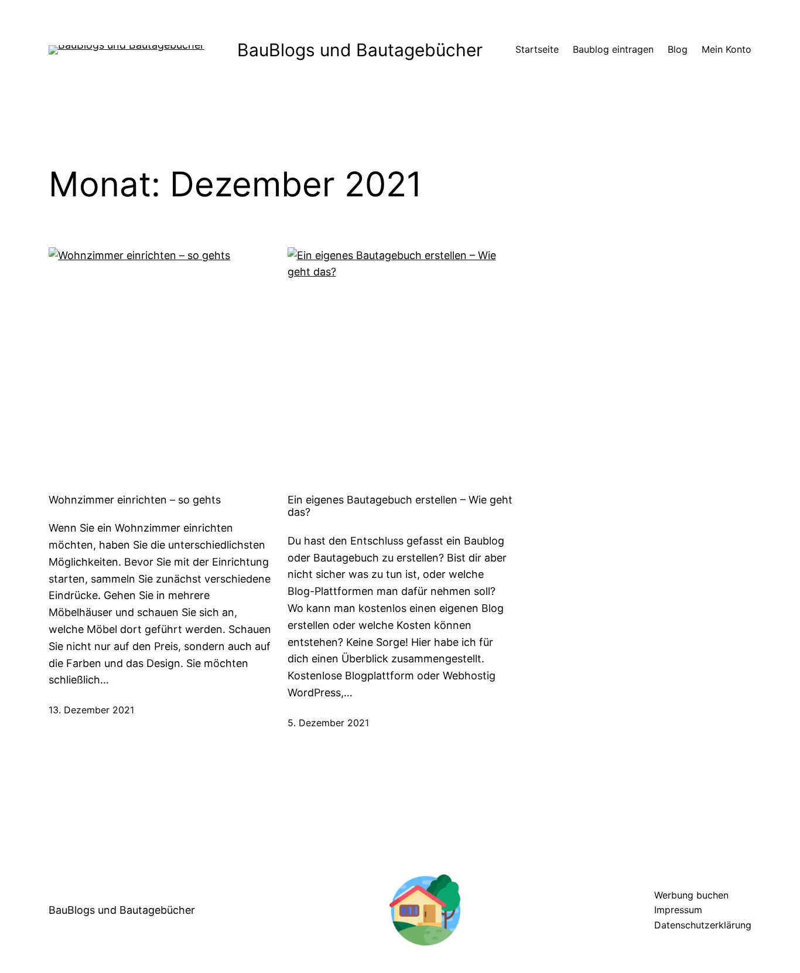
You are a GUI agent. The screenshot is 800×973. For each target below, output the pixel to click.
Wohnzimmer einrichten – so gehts (135, 500)
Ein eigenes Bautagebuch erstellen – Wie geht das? (400, 506)
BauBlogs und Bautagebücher (360, 49)
